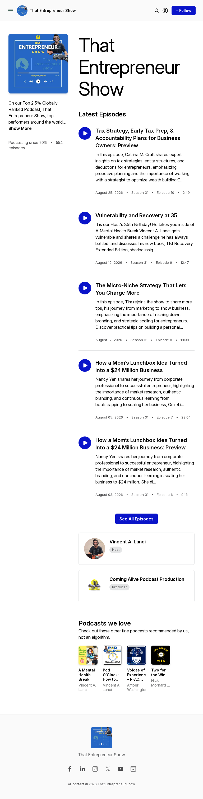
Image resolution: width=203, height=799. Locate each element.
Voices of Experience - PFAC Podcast (137, 677)
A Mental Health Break (87, 675)
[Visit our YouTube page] (120, 769)
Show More (20, 128)
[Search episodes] (157, 10)
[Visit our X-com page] (107, 769)
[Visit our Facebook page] (69, 769)
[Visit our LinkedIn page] (82, 769)
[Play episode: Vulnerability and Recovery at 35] (85, 218)
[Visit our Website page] (133, 769)
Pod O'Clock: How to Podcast (111, 677)
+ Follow (183, 10)
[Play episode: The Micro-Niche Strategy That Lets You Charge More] (85, 288)
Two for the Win (158, 672)
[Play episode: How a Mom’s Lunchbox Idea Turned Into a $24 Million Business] (85, 365)
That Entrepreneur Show (53, 10)
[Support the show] (165, 10)
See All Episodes (136, 518)
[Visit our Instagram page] (95, 769)
